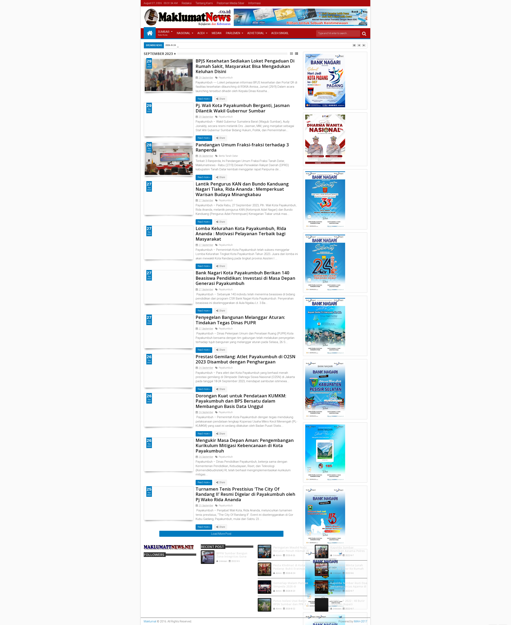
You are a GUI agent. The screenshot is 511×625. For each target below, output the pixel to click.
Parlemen (233, 33)
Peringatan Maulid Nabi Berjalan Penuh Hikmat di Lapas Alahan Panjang (291, 551)
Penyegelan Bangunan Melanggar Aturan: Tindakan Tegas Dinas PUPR (240, 319)
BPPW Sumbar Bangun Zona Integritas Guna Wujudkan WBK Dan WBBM (234, 556)
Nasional (183, 33)
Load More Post (221, 533)
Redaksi (187, 3)
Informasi (254, 3)
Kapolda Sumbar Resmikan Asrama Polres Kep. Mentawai (347, 551)
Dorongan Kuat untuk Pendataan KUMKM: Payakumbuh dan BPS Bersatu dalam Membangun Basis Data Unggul (241, 401)
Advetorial (255, 33)
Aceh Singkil (280, 33)
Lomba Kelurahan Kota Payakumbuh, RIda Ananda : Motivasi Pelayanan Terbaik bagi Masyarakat (241, 233)
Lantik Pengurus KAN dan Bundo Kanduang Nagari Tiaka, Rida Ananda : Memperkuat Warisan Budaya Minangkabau (242, 189)
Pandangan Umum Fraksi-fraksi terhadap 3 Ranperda (242, 147)
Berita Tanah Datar (228, 156)
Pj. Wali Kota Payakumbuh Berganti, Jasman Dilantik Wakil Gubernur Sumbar (243, 107)
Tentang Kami (204, 3)
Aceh (201, 33)
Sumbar (163, 33)
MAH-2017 (360, 621)
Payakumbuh (226, 77)
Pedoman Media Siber (230, 3)
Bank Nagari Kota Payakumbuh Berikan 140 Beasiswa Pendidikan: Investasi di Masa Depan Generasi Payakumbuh (245, 278)
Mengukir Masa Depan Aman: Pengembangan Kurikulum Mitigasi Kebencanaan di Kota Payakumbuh (245, 445)
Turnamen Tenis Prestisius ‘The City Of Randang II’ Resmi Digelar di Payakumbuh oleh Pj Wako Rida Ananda (245, 494)
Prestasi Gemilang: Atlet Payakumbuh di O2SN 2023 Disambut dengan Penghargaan (245, 359)
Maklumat (150, 621)
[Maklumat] (150, 32)
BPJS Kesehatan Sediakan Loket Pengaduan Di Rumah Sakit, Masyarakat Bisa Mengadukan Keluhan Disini (245, 66)
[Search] (364, 33)
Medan (216, 33)
